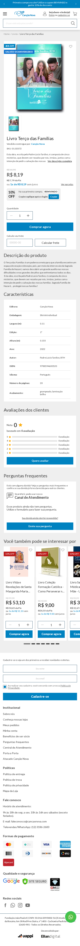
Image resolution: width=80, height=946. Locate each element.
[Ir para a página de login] (45, 14)
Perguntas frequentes (16, 741)
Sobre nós (9, 713)
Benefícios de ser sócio (16, 736)
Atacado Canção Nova (16, 758)
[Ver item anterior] (4, 4)
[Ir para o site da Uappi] (25, 936)
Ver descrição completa (60, 161)
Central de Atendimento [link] (17, 747)
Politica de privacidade (16, 785)
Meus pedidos (11, 725)
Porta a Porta (10, 753)
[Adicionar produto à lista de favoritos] (70, 46)
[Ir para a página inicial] (25, 13)
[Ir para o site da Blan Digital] (50, 937)
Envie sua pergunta (40, 526)
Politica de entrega (14, 774)
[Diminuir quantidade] (11, 215)
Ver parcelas (67, 184)
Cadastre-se (40, 696)
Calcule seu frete (15, 236)
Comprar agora (40, 227)
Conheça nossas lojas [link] (15, 719)
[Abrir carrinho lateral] (75, 14)
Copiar (53, 196)
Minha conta (10, 730)
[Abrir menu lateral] (5, 13)
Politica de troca (12, 779)
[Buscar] (73, 23)
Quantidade (13, 208)
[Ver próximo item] (76, 4)
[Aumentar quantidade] (28, 215)
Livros (15, 34)
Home (7, 34)
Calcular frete (50, 242)
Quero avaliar (40, 460)
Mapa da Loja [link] (10, 790)
